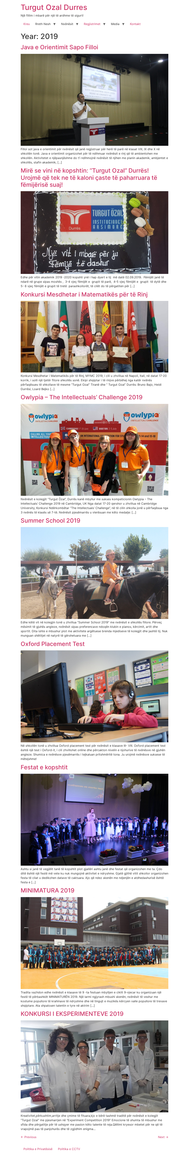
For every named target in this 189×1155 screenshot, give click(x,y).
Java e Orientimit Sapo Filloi (59, 47)
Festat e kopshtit (44, 767)
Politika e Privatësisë (37, 1149)
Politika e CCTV (69, 1149)
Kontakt (135, 24)
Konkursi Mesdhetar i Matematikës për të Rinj (84, 294)
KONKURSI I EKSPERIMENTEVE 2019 (72, 1013)
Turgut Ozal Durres (54, 7)
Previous (28, 1137)
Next (163, 1137)
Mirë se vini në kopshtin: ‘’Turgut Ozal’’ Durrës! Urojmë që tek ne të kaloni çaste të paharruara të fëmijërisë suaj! (89, 177)
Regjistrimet (92, 24)
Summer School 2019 (50, 520)
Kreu (26, 24)
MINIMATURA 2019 (47, 890)
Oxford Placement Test (53, 643)
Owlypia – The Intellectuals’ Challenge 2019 (81, 397)
